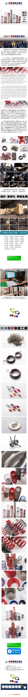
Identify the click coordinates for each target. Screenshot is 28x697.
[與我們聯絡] (14, 260)
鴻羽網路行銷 (16, 694)
